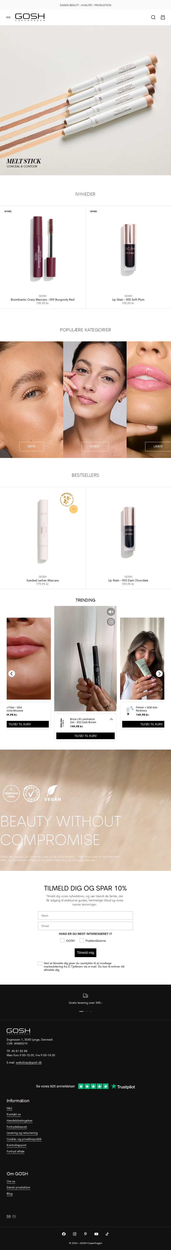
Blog (10, 1193)
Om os (11, 1181)
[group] (85, 100)
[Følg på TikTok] (107, 1234)
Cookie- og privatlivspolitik (24, 1139)
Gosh (43, 296)
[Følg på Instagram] (75, 1234)
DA (9, 1216)
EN (14, 1216)
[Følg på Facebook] (64, 1234)
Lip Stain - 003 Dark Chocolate (128, 580)
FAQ (9, 1108)
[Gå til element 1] (81, 1011)
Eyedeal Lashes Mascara (43, 580)
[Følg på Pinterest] (85, 1234)
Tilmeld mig (85, 952)
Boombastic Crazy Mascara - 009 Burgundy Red (42, 299)
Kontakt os (14, 1114)
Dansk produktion (18, 1187)
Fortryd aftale (15, 1151)
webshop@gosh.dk (29, 1062)
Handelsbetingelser (20, 1120)
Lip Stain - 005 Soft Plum (128, 299)
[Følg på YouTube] (96, 1234)
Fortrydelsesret (17, 1127)
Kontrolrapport (16, 1145)
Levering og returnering (22, 1133)
